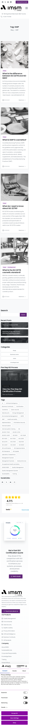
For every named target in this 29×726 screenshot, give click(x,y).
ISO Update (16, 451)
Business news (14, 354)
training (14, 474)
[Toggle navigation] (26, 8)
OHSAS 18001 (5, 467)
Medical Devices (21, 461)
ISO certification (6, 448)
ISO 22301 (21, 438)
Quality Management (18, 467)
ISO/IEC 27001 (16, 432)
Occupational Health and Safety (11, 464)
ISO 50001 (21, 445)
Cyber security (15, 409)
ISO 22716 (4, 441)
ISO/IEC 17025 (6, 432)
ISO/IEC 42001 (6, 435)
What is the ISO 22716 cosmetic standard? (11, 271)
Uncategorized (14, 362)
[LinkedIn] (10, 2)
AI (2, 403)
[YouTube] (8, 2)
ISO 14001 (4, 438)
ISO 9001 (15, 435)
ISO (19, 429)
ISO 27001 (13, 441)
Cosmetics (5, 409)
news (14, 358)
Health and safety (12, 419)
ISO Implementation (19, 448)
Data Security (6, 413)
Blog (12, 30)
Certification (19, 406)
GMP (3, 419)
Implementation (6, 422)
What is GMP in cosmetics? (14, 140)
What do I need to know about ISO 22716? (13, 207)
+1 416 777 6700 (7, 16)
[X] (5, 2)
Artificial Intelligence (12, 403)
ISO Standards (6, 451)
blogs (14, 350)
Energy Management (18, 413)
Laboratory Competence (8, 454)
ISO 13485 (23, 435)
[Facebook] (2, 2)
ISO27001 (21, 441)
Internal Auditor (6, 425)
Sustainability (6, 474)
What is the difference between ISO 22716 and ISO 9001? (14, 75)
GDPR (22, 416)
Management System (8, 457)
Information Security (19, 422)
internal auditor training (8, 429)
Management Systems (8, 461)
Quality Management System (10, 470)
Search (4, 310)
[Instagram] (14, 482)
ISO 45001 (13, 445)
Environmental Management (10, 416)
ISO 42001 (4, 445)
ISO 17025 (13, 438)
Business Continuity (7, 406)
